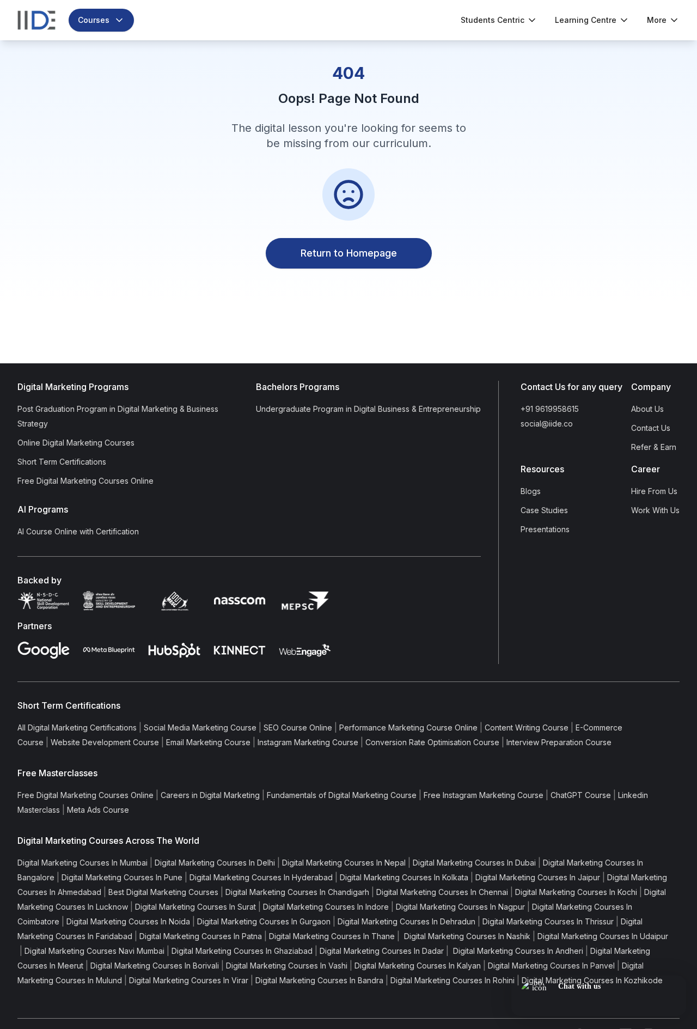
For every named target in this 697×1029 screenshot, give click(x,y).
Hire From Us (654, 491)
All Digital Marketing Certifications (77, 727)
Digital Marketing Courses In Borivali (154, 965)
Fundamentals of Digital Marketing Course (342, 795)
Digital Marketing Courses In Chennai (442, 892)
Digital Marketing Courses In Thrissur (548, 921)
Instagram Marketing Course (308, 742)
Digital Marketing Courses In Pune (122, 877)
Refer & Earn (653, 447)
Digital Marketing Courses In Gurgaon (264, 921)
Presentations (545, 529)
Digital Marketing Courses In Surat (195, 906)
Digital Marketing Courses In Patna (200, 936)
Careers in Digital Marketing (210, 795)
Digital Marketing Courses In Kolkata (404, 877)
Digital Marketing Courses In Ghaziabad (242, 950)
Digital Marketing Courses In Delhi (215, 862)
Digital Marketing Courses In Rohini (452, 980)
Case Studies (544, 510)
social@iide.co (547, 423)
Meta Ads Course (98, 809)
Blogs (531, 491)
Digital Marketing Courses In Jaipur (537, 877)
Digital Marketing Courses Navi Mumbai (94, 950)
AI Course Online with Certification (78, 531)
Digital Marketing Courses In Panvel (551, 965)
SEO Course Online (298, 727)
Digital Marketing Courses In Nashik (466, 936)
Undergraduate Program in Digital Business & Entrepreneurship (368, 408)
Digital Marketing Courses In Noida (128, 921)
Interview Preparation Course (559, 742)
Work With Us (655, 510)
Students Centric (492, 20)
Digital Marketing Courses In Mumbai (82, 862)
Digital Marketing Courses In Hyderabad (261, 877)
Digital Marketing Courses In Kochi (576, 892)
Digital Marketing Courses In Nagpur (460, 906)
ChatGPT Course (581, 795)
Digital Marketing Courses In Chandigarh (297, 892)
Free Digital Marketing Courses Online (85, 480)
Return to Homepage (349, 253)
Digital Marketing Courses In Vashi (286, 965)
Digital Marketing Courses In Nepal (344, 862)
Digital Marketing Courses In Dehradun (406, 921)
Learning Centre (585, 20)
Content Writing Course (526, 727)
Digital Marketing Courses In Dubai (474, 862)
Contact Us (650, 428)
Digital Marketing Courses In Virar (188, 980)
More (657, 20)
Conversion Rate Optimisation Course (432, 742)
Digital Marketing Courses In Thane (332, 936)
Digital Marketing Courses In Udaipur (602, 936)
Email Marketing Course (208, 742)
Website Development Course (105, 742)
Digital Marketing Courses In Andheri (517, 950)
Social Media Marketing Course (200, 727)
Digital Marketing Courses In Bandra (319, 980)
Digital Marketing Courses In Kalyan (417, 965)
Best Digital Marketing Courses (163, 892)
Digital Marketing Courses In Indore (326, 906)
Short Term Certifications (61, 461)
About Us (647, 408)
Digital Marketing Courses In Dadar (382, 950)
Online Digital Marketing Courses (75, 442)
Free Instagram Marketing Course (483, 795)
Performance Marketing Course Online (408, 727)
